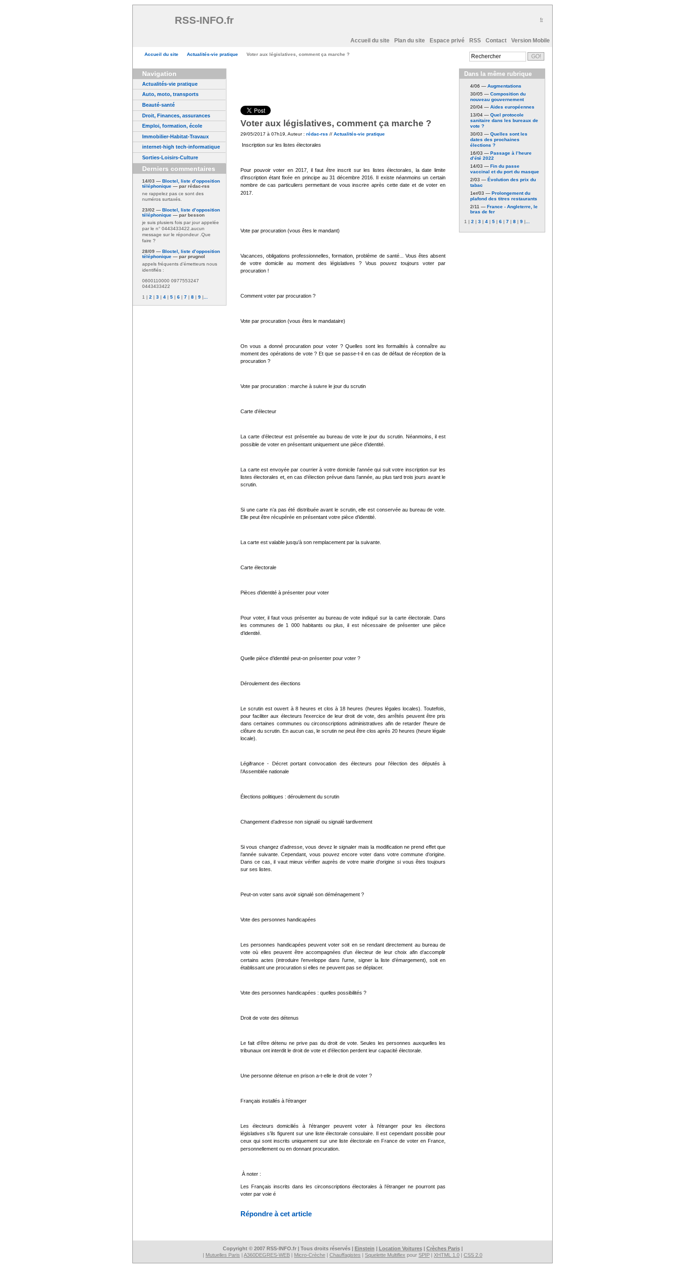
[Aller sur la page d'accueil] (156, 23)
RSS (475, 40)
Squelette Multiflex (385, 1255)
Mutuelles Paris (223, 1255)
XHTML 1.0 (446, 1255)
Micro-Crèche (309, 1255)
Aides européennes (512, 106)
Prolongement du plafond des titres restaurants (503, 196)
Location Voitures (400, 1248)
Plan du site (409, 40)
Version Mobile (530, 40)
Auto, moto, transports (170, 94)
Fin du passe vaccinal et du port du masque (504, 169)
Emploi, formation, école (172, 126)
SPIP (424, 1255)
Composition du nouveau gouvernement (498, 96)
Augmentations (504, 86)
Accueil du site (370, 40)
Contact (496, 40)
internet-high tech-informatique (181, 147)
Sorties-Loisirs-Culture (170, 157)
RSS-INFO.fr (206, 20)
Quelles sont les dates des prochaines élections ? (498, 139)
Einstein (365, 1248)
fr (541, 19)
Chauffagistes (345, 1255)
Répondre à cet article (276, 1214)
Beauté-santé (158, 105)
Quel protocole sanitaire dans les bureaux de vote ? (504, 120)
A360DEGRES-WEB (267, 1255)
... (206, 297)
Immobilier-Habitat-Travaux (175, 136)
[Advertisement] (347, 24)
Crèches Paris (443, 1248)
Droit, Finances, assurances (176, 115)
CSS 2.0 (473, 1255)
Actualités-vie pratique (212, 54)
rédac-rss (317, 133)
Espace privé (447, 40)
